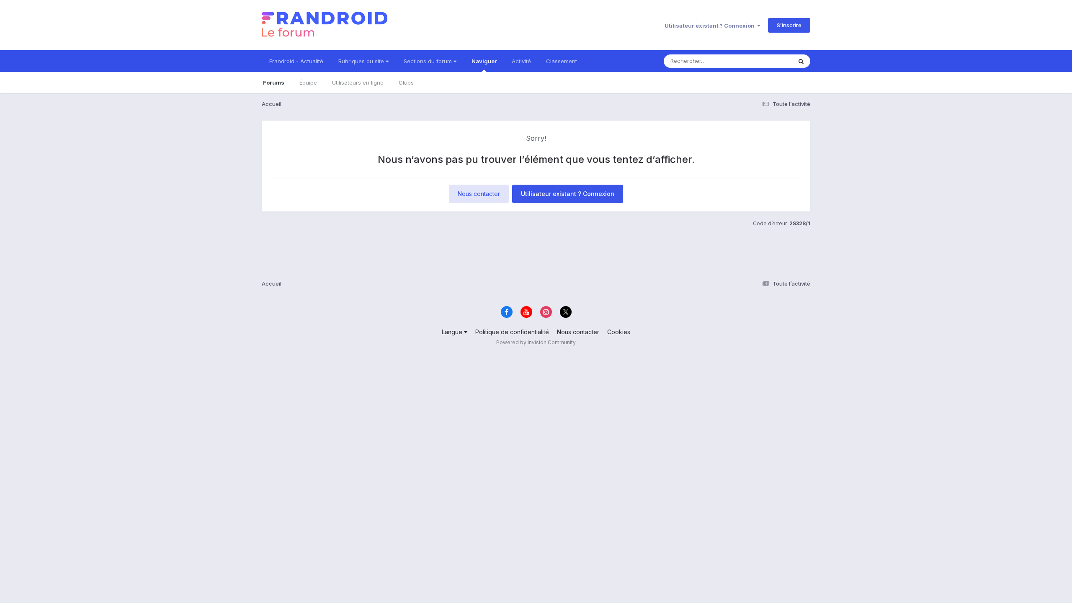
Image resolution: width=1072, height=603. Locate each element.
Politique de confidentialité (512, 331)
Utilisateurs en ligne (358, 82)
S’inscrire (789, 25)
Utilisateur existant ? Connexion (711, 25)
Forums (273, 82)
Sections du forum (429, 61)
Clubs (406, 82)
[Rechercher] (801, 61)
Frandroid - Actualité (296, 61)
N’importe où (765, 61)
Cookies (618, 331)
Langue (453, 331)
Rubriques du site (362, 61)
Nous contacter (479, 193)
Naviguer (484, 61)
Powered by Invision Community (536, 342)
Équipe (308, 82)
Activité (521, 61)
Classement (561, 61)
